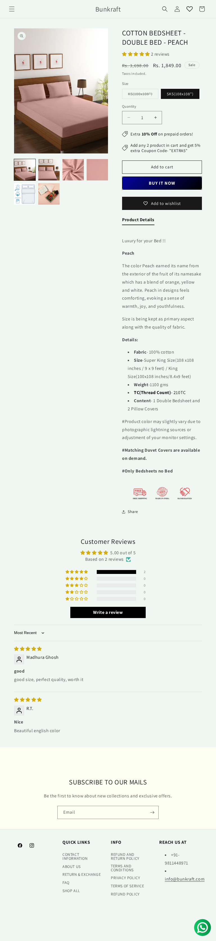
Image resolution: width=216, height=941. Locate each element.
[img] (28, 649)
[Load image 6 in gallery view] (49, 194)
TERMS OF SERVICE (127, 885)
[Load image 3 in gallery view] (73, 169)
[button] (12, 9)
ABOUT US (71, 866)
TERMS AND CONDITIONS (122, 867)
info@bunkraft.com (184, 879)
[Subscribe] (152, 812)
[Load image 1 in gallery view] (24, 169)
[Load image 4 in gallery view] (97, 169)
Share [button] (133, 511)
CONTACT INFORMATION (75, 856)
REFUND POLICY (125, 894)
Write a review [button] (108, 612)
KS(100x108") (143, 95)
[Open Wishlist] (189, 9)
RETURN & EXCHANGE (81, 874)
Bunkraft (99, 934)
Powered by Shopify (120, 934)
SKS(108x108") (180, 93)
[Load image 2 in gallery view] (49, 169)
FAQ (65, 882)
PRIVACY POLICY (125, 877)
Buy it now (162, 183)
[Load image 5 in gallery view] (24, 194)
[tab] (138, 221)
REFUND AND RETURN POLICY (125, 856)
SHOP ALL (71, 890)
